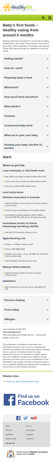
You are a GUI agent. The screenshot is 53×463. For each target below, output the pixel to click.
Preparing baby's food (18, 77)
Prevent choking (14, 300)
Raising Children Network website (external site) (23, 274)
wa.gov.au (10, 443)
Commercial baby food (18, 125)
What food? (11, 87)
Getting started (13, 58)
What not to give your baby (21, 135)
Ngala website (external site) (24, 261)
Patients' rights (10, 439)
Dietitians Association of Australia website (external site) (26, 204)
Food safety (11, 309)
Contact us (30, 439)
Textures (9, 116)
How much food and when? (21, 96)
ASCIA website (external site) (24, 232)
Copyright (29, 434)
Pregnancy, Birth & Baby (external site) (22, 381)
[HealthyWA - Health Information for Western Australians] (19, 4)
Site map (8, 430)
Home (7, 426)
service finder (20, 181)
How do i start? (13, 68)
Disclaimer (9, 434)
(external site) (20, 287)
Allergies (9, 319)
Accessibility (30, 430)
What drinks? (12, 106)
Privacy (29, 426)
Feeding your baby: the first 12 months (23, 146)
